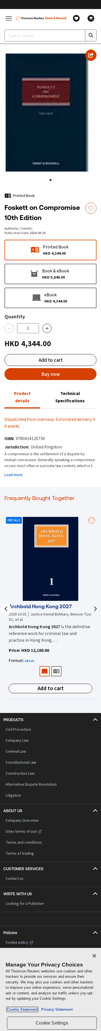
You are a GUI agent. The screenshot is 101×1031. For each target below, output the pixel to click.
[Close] (94, 956)
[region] (50, 989)
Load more (13, 474)
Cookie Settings (52, 1023)
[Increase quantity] (47, 328)
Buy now (50, 374)
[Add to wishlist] (91, 208)
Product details (22, 397)
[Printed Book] (56, 671)
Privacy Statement (56, 1009)
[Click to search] (90, 35)
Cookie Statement (22, 1009)
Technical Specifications (70, 397)
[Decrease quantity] (9, 328)
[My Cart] (91, 18)
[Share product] (91, 55)
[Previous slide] (6, 609)
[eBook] (45, 671)
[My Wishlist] (76, 18)
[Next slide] (95, 609)
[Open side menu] (8, 18)
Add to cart (51, 360)
